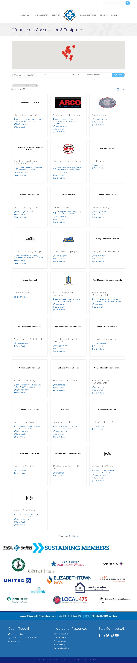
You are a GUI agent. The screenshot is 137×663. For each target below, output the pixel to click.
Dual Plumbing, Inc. (102, 161)
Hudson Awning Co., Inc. (26, 207)
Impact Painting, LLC (103, 207)
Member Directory (61, 637)
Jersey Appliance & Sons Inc (106, 251)
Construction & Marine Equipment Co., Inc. (26, 162)
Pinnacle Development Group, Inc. (65, 340)
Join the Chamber (61, 634)
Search (119, 75)
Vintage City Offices (102, 466)
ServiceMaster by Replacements (101, 381)
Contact (56, 15)
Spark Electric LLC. (62, 422)
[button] (66, 52)
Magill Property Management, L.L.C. (102, 293)
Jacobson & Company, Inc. (66, 251)
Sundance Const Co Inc (26, 466)
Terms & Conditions (61, 648)
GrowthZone (73, 536)
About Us (24, 15)
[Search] (127, 3)
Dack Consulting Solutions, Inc (67, 162)
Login (114, 15)
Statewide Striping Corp (104, 422)
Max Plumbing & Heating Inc (29, 339)
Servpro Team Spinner (25, 422)
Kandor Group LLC (23, 292)
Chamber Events (88, 15)
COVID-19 (104, 15)
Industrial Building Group (27, 251)
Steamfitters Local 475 (25, 115)
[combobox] (57, 75)
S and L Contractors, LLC (26, 380)
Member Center (40, 15)
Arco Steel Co (99, 115)
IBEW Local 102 (61, 207)
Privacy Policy (59, 644)
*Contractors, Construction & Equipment (24, 86)
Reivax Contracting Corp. (105, 339)
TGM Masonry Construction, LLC (67, 467)
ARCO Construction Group (66, 115)
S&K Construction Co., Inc (66, 380)
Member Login (60, 641)
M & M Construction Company (63, 293)
